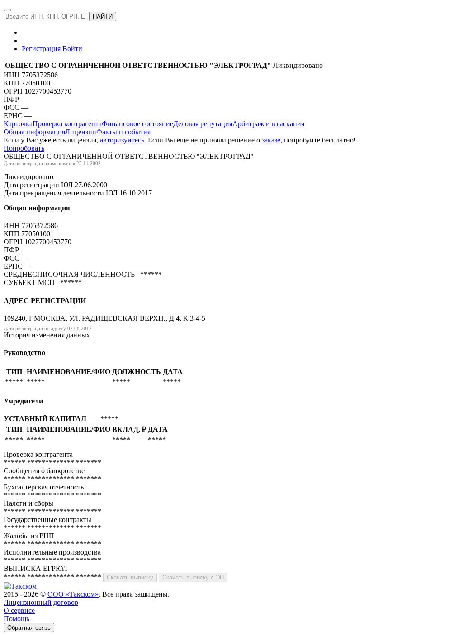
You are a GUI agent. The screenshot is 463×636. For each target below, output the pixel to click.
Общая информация (34, 132)
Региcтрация (41, 48)
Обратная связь (29, 627)
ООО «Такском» (73, 594)
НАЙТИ (103, 16)
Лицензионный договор (41, 602)
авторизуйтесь (122, 140)
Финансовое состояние (137, 124)
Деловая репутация (202, 124)
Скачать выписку (130, 577)
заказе (271, 140)
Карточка (18, 124)
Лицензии (80, 132)
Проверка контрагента (67, 124)
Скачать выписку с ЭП (193, 577)
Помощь (16, 618)
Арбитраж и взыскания (268, 124)
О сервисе (19, 610)
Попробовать (24, 148)
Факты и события (123, 132)
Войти (72, 48)
